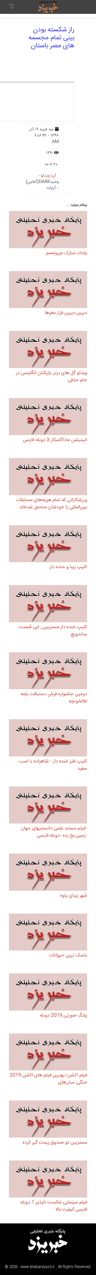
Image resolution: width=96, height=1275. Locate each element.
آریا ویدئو (48, 175)
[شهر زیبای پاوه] (48, 872)
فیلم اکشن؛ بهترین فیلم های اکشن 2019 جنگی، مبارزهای (48, 1078)
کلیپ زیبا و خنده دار (68, 567)
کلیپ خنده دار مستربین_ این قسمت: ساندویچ (52, 630)
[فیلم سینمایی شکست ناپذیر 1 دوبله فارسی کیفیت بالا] (48, 1179)
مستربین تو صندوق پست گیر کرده (55, 1142)
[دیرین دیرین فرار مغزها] (48, 290)
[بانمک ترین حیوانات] (48, 932)
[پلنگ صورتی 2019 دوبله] (48, 992)
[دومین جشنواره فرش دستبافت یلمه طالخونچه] (48, 671)
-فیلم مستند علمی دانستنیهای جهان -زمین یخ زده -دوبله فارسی (54, 832)
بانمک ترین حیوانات (68, 955)
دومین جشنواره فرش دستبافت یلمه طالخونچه (54, 697)
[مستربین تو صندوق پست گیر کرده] (48, 1119)
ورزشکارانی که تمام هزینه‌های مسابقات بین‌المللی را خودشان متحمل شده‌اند (51, 503)
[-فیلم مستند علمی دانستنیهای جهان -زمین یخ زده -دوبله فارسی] (48, 805)
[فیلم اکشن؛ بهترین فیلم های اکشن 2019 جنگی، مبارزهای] (48, 1052)
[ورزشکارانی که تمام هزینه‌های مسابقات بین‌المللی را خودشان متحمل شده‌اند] (48, 477)
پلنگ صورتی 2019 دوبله (63, 1015)
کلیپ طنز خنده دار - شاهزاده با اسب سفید (53, 765)
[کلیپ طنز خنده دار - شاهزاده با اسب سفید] (48, 738)
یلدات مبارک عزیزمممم (66, 253)
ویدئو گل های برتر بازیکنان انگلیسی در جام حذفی (51, 376)
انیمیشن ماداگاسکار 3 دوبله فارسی (55, 440)
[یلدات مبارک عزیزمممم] (48, 230)
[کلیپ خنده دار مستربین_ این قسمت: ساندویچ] (48, 604)
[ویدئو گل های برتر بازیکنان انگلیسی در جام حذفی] (48, 350)
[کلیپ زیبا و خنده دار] (48, 544)
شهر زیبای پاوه (73, 895)
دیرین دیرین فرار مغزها (66, 313)
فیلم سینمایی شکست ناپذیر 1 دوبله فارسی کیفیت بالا (53, 1206)
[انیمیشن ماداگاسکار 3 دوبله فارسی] (48, 417)
